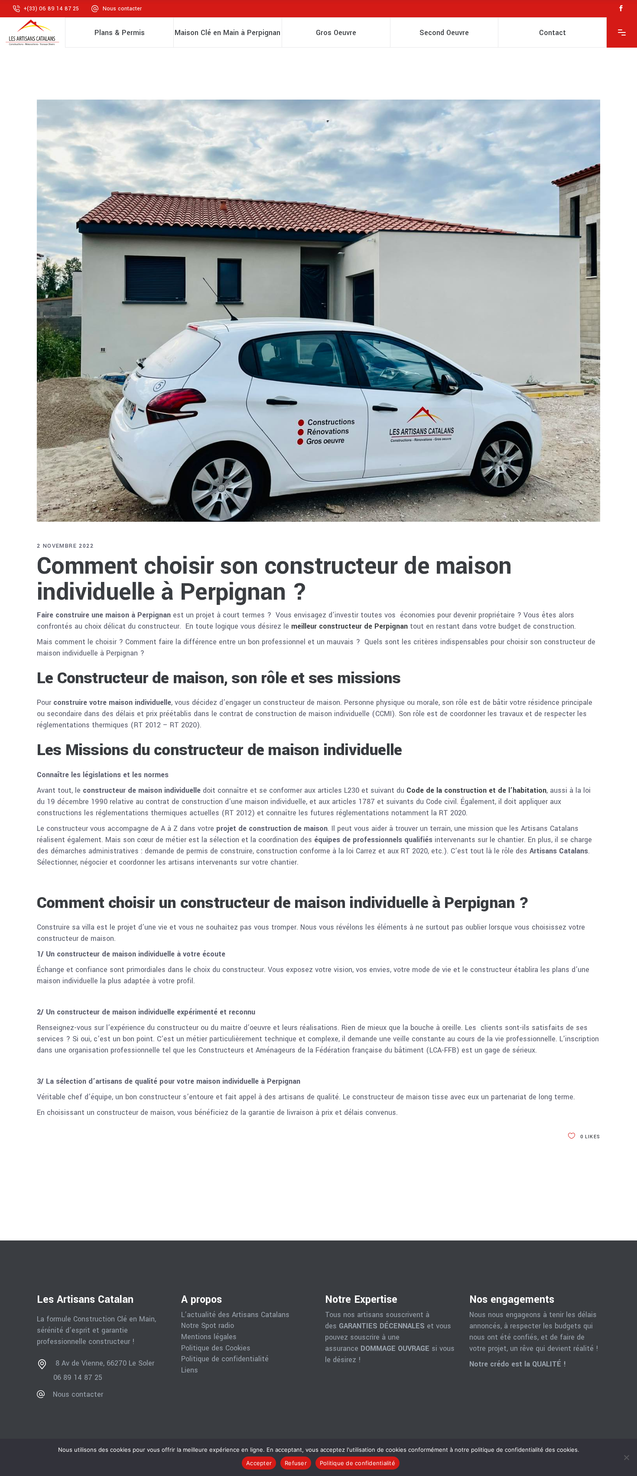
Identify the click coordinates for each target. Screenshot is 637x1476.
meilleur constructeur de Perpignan (349, 626)
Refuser (296, 1463)
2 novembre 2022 (65, 546)
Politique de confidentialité (225, 1359)
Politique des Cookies (215, 1348)
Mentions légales (209, 1337)
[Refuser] (626, 1457)
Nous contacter (122, 9)
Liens (189, 1370)
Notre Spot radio (207, 1325)
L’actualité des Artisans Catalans (235, 1315)
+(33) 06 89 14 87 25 (51, 9)
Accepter (259, 1463)
